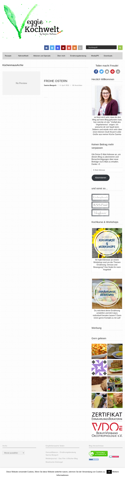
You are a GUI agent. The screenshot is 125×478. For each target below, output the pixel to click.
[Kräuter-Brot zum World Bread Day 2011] (99, 384)
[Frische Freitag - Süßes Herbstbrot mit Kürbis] (115, 401)
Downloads (108, 56)
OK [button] (109, 472)
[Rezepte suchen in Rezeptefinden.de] (98, 457)
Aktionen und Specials (41, 56)
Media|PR (95, 56)
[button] (96, 71)
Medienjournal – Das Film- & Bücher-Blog (62, 458)
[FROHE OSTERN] (21, 83)
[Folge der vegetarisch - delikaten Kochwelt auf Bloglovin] (100, 216)
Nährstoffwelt (23, 56)
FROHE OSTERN (55, 81)
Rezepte (8, 56)
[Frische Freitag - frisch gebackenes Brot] (99, 401)
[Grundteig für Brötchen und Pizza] (99, 368)
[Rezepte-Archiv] (115, 384)
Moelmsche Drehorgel (54, 462)
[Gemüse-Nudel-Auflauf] (99, 352)
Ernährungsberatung (78, 56)
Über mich (61, 56)
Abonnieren (100, 177)
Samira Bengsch (50, 85)
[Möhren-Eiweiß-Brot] (115, 368)
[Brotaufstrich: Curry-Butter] (115, 352)
